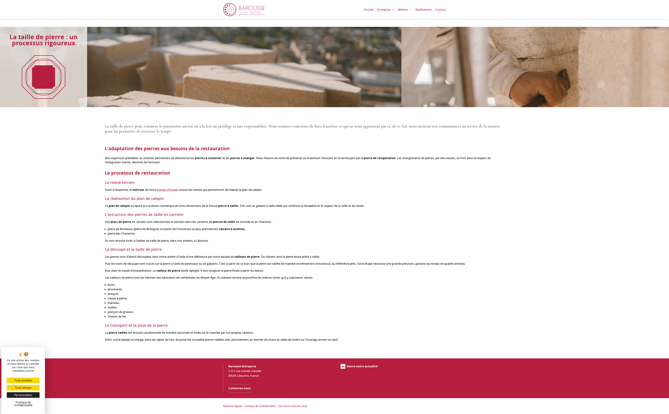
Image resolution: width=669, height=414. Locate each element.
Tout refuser (23, 388)
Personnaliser (23, 395)
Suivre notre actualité (362, 366)
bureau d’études (167, 190)
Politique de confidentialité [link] (23, 403)
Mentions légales (233, 406)
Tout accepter (23, 380)
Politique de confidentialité (260, 406)
